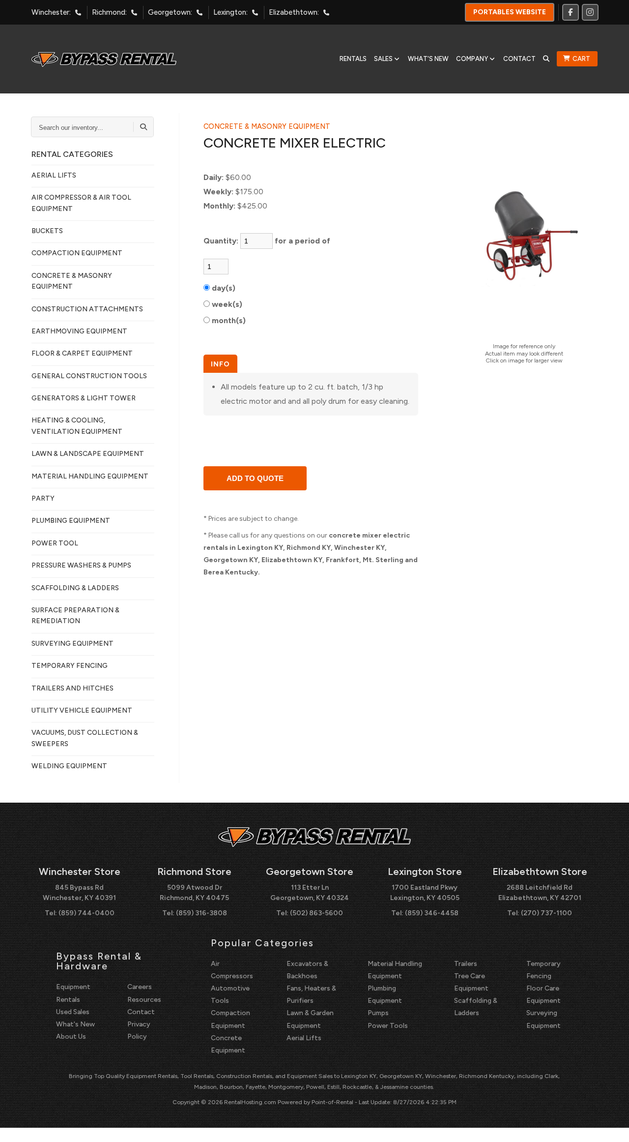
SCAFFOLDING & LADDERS (75, 588)
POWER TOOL (54, 543)
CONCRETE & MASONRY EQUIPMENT (71, 281)
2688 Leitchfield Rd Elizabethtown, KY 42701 (539, 892)
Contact (519, 58)
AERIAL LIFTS (53, 175)
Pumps (378, 1013)
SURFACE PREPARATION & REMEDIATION (75, 615)
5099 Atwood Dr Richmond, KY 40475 (194, 892)
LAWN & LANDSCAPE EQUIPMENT (87, 454)
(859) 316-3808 (201, 913)
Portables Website (509, 12)
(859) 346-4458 (431, 913)
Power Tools (388, 1026)
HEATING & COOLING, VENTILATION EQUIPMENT (76, 425)
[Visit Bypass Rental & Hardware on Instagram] (590, 12)
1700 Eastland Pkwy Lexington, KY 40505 (424, 892)
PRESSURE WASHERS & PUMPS (81, 565)
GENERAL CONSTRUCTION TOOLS (89, 376)
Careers (139, 987)
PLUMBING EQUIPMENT (70, 520)
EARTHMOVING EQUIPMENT (79, 331)
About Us (71, 1036)
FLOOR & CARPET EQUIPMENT (82, 353)
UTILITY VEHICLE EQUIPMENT (81, 710)
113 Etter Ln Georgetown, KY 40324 (309, 892)
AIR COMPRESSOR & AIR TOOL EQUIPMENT (81, 202)
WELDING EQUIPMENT (69, 766)
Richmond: (109, 12)
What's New (428, 58)
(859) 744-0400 (86, 913)
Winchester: (51, 12)
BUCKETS (47, 231)
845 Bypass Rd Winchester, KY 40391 (79, 892)
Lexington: (230, 12)
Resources (144, 999)
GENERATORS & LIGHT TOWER (83, 398)
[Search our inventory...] (143, 127)
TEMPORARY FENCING (69, 665)
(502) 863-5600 (316, 913)
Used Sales (72, 1012)
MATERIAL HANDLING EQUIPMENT (89, 476)
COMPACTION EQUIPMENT (76, 253)
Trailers (465, 964)
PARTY (43, 498)
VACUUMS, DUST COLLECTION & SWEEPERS (84, 738)
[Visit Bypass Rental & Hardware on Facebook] (570, 12)
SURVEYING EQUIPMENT (72, 643)
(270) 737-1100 (546, 913)
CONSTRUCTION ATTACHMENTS (87, 309)
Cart (581, 58)
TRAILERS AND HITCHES (72, 688)
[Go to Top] (610, 1124)
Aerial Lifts (303, 1038)
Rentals (353, 58)
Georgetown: (170, 12)
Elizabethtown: (294, 12)
